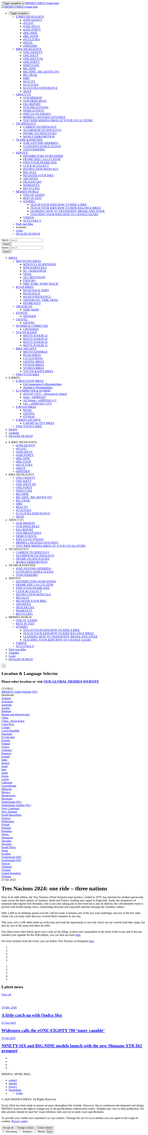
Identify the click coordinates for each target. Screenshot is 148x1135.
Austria (5, 708)
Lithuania (6, 782)
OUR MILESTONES (35, 107)
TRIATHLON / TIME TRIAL (40, 299)
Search (6, 244)
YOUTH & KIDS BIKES (38, 371)
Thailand (6, 866)
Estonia (5, 740)
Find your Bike (24, 224)
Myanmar (6, 798)
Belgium (6, 711)
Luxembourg (8, 785)
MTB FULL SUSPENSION (39, 264)
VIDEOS (28, 217)
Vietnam (6, 876)
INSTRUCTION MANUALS (40, 168)
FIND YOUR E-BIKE (29, 426)
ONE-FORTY (31, 62)
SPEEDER (29, 316)
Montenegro (8, 795)
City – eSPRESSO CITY (37, 403)
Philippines (7, 821)
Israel (4, 766)
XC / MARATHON (34, 270)
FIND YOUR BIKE (27, 374)
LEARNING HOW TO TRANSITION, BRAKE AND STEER (67, 211)
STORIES (29, 201)
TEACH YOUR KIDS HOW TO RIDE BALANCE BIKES (65, 207)
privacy (13, 1086)
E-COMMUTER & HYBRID (33, 390)
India (4, 759)
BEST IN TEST (32, 198)
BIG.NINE (29, 68)
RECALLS (29, 172)
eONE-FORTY (32, 29)
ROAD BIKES (25, 287)
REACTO (29, 81)
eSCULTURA (31, 39)
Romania (6, 831)
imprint (13, 1083)
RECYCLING (31, 188)
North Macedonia (11, 814)
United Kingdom (11, 873)
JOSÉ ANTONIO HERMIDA (40, 143)
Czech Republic (10, 730)
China (4, 717)
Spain (4, 850)
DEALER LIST (32, 181)
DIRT (26, 78)
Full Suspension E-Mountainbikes (42, 384)
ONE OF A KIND (33, 194)
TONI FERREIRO (34, 149)
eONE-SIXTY (31, 26)
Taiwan (5, 863)
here (78, 934)
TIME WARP (31, 309)
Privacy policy (20, 1121)
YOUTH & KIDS (26, 332)
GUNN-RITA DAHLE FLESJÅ (42, 146)
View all (6, 994)
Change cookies (25, 1127)
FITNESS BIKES (33, 364)
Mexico (5, 792)
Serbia (5, 834)
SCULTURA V (32, 220)
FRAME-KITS (32, 303)
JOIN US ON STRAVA (37, 113)
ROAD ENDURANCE (37, 296)
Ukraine (6, 869)
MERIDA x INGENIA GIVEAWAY (44, 117)
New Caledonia (10, 808)
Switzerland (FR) (11, 860)
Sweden (6, 853)
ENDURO (29, 280)
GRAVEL (22, 319)
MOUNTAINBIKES (35, 351)
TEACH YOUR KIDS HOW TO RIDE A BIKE (58, 204)
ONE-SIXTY (31, 55)
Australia (14, 652)
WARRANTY (31, 185)
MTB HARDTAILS (35, 267)
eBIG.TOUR (30, 36)
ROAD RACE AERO (36, 290)
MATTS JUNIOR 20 (35, 338)
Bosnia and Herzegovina (15, 714)
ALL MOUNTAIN (34, 277)
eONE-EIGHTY (32, 19)
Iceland (5, 756)
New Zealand (9, 811)
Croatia (5, 727)
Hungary (6, 753)
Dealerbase (15, 1089)
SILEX (27, 91)
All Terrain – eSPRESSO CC (40, 400)
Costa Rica (7, 724)
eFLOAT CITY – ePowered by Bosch (45, 393)
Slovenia (6, 844)
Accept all (8, 1127)
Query (5, 240)
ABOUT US (23, 94)
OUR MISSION (32, 97)
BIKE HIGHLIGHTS (28, 49)
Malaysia (6, 789)
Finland (5, 743)
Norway (6, 818)
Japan (4, 772)
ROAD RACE (31, 293)
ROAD (27, 410)
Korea (4, 776)
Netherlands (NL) (11, 801)
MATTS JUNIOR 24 (35, 335)
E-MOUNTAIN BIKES (30, 380)
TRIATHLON (24, 306)
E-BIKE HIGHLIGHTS (30, 16)
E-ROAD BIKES (26, 406)
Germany (6, 750)
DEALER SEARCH (28, 233)
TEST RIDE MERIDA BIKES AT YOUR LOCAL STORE (58, 120)
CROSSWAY (31, 329)
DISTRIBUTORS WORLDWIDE (43, 155)
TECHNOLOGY (26, 123)
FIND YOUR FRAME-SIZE (40, 162)
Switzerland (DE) (11, 857)
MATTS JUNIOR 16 (35, 342)
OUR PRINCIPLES (35, 100)
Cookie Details (45, 1127)
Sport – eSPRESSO (34, 397)
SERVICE (22, 152)
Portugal (6, 827)
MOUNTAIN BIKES (28, 261)
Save (49, 1131)
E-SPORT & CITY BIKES (38, 423)
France (5, 746)
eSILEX (28, 42)
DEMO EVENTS (33, 110)
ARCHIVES (30, 178)
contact (13, 1080)
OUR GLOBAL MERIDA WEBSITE (71, 681)
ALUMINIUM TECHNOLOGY (42, 130)
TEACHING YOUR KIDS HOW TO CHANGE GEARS (64, 214)
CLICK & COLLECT (36, 165)
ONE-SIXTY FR (33, 58)
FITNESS (21, 312)
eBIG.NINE (30, 32)
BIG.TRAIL (30, 74)
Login (19, 230)
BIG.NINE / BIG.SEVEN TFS (41, 71)
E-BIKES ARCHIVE (28, 419)
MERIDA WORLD (27, 191)
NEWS (13, 429)
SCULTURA (31, 84)
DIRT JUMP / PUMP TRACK (40, 283)
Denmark (6, 733)
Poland (5, 824)
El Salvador (8, 737)
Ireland (5, 763)
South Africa (8, 847)
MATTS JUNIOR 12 (35, 345)
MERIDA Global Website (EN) (19, 691)
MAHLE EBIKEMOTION (39, 136)
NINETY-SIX (31, 65)
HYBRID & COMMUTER (32, 325)
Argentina (7, 701)
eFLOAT (28, 23)
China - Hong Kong (12, 720)
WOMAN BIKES (33, 368)
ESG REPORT (32, 104)
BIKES (13, 257)
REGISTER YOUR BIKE (38, 175)
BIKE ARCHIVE (26, 348)
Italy (3, 769)
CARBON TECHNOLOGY (40, 126)
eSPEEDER (30, 45)
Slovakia (6, 840)
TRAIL (27, 274)
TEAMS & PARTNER (29, 139)
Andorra (6, 698)
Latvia (5, 779)
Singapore (7, 837)
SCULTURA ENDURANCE (40, 87)
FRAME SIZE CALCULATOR (41, 159)
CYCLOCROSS (33, 358)
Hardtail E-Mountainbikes (38, 387)
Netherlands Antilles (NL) (16, 805)
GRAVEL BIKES (33, 361)
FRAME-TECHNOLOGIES (40, 133)
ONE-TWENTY (33, 52)
